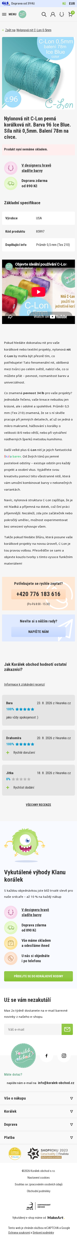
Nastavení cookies (39, 1177)
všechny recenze (38, 805)
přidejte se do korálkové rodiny (38, 976)
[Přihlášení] (53, 14)
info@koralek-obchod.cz (56, 1083)
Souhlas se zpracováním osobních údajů (38, 1184)
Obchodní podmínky (38, 1191)
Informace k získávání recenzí (24, 684)
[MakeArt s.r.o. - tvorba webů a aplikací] (56, 1218)
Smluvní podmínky (43, 1232)
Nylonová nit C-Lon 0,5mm (33, 30)
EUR (72, 3)
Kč (64, 3)
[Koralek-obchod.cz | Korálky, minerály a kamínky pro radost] (22, 14)
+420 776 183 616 (38, 594)
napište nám (38, 632)
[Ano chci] (67, 1029)
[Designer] (61, 14)
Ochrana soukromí (19, 1232)
